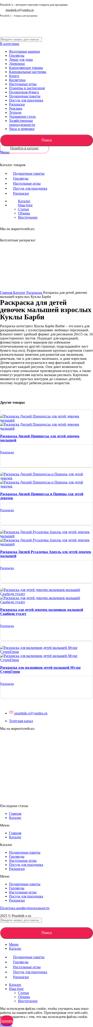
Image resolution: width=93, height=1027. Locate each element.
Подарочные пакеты (24, 96)
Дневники (17, 64)
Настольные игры (23, 84)
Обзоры (24, 213)
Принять (6, 1021)
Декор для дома (21, 59)
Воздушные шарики (24, 51)
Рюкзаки (15, 108)
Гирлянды (16, 55)
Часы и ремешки (22, 129)
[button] (46, 825)
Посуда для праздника (26, 100)
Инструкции (27, 217)
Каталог (19, 292)
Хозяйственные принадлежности (22, 123)
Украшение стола (22, 116)
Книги (14, 76)
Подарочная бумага (24, 92)
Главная (6, 292)
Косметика (17, 80)
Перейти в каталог (24, 148)
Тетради (15, 112)
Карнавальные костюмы (27, 72)
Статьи (23, 209)
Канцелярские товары (26, 68)
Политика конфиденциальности (24, 908)
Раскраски (17, 104)
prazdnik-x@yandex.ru (20, 10)
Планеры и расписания (27, 88)
